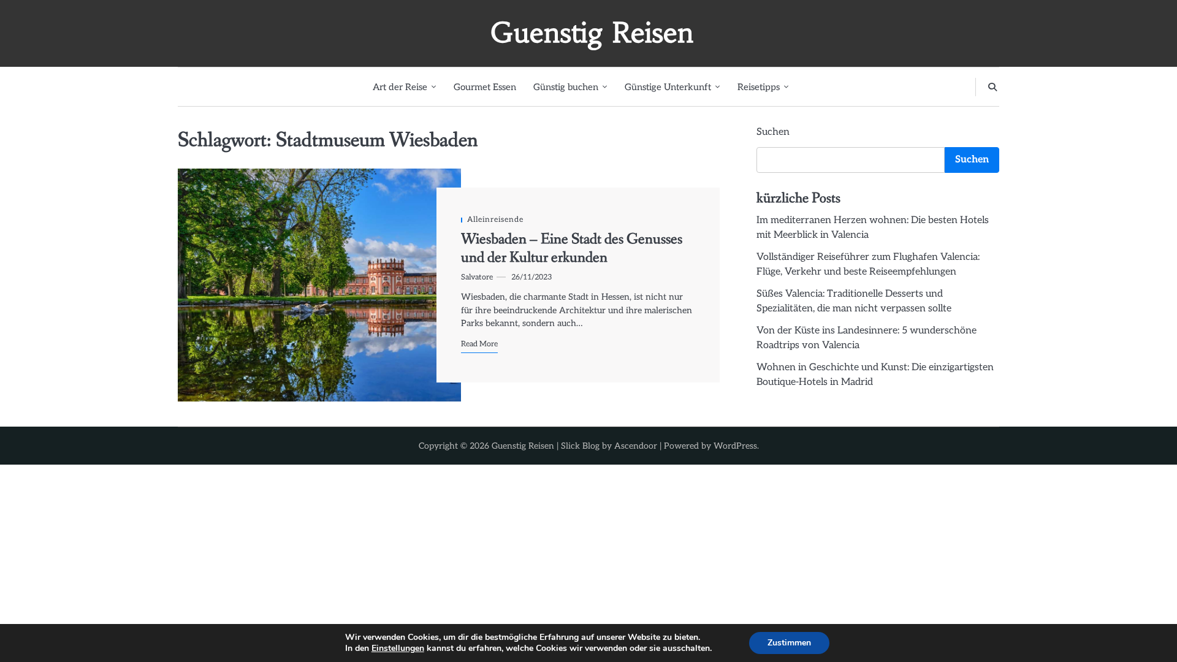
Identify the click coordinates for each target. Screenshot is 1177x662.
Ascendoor (635, 446)
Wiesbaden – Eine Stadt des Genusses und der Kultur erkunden (571, 248)
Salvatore (477, 277)
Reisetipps (758, 87)
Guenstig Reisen (591, 32)
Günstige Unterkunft (668, 87)
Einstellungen (397, 648)
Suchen (773, 132)
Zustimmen (789, 643)
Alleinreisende (495, 219)
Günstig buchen (565, 87)
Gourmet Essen (485, 87)
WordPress (735, 446)
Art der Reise (400, 87)
